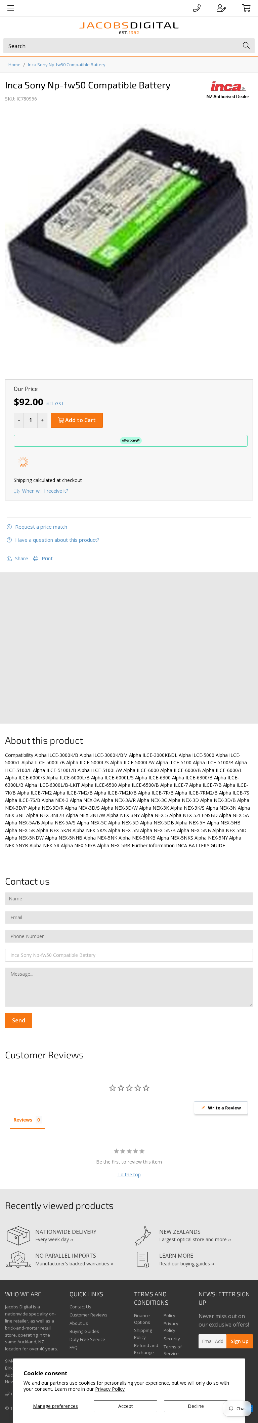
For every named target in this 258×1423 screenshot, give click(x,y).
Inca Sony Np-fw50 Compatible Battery (66, 65)
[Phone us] (197, 8)
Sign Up (240, 1341)
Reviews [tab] (22, 1119)
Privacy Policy (110, 1389)
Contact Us (80, 1307)
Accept (125, 1406)
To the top (129, 1174)
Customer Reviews (89, 1315)
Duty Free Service (87, 1339)
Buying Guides (84, 1331)
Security (172, 1339)
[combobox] (129, 45)
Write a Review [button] (224, 1108)
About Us (79, 1323)
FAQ (74, 1347)
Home (14, 65)
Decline (196, 1406)
